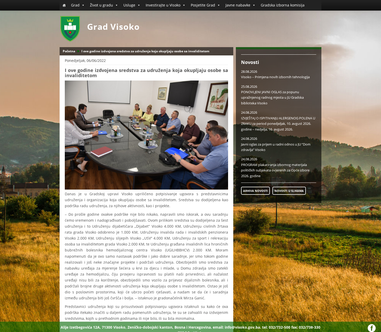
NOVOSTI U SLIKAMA (289, 191)
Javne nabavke (237, 5)
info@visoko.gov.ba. (243, 327)
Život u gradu (101, 5)
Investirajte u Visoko (163, 5)
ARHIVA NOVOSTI (255, 191)
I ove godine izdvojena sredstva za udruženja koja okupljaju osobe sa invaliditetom (145, 51)
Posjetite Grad (203, 5)
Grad (75, 5)
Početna (69, 51)
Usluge (129, 5)
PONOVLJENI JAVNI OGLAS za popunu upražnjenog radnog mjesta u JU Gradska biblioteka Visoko (272, 97)
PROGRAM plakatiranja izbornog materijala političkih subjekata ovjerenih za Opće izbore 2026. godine (275, 170)
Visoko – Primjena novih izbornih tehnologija (275, 77)
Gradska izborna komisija (283, 5)
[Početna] (64, 5)
